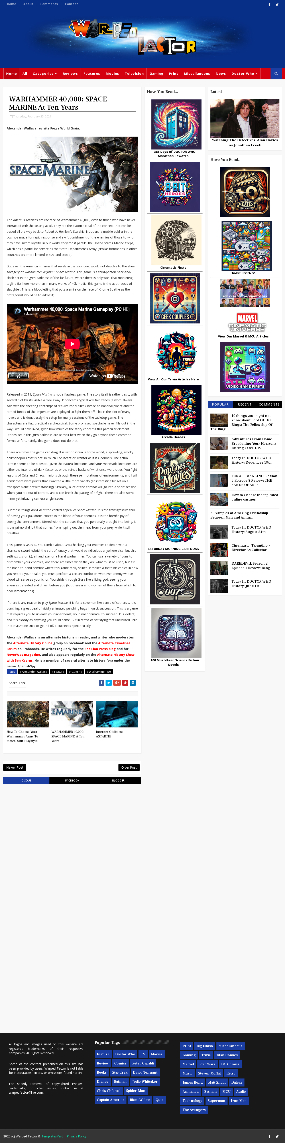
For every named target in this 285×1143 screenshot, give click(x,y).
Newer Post (14, 767)
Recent (245, 404)
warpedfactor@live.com (26, 1092)
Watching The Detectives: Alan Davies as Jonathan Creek (245, 142)
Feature (103, 1054)
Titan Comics (227, 1055)
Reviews (70, 73)
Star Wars (208, 1064)
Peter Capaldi (143, 1063)
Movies (112, 73)
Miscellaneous (197, 73)
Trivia (206, 1055)
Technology (192, 1101)
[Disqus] (72, 844)
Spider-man (135, 1090)
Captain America (110, 1100)
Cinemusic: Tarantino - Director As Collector (251, 547)
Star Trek (119, 1072)
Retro (231, 1073)
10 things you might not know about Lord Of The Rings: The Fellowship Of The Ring (241, 422)
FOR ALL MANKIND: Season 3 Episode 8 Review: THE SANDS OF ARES (254, 480)
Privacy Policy (76, 1136)
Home (11, 4)
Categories (43, 73)
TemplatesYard (52, 1136)
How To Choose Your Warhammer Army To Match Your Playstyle (22, 736)
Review (103, 1063)
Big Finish (205, 1046)
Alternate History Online (32, 643)
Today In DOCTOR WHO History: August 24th (251, 529)
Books (102, 1072)
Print (173, 73)
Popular (220, 404)
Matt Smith (217, 1082)
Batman (120, 1081)
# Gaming (75, 672)
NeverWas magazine (23, 654)
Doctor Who (243, 73)
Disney (102, 1081)
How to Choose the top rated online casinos (255, 497)
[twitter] (277, 4)
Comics (120, 1063)
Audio (241, 1091)
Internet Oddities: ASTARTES (109, 734)
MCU (226, 1091)
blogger (118, 780)
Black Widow (140, 1100)
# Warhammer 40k (98, 672)
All (24, 73)
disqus (26, 780)
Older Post (129, 767)
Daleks (236, 1082)
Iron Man (239, 1101)
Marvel (188, 1064)
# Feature (58, 672)
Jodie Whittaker (145, 1081)
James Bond (193, 1082)
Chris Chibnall (108, 1090)
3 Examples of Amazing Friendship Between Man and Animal (239, 515)
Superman (216, 1101)
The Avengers (194, 1110)
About (28, 4)
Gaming (156, 73)
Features (91, 73)
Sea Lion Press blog (100, 649)
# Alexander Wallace (33, 672)
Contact (71, 4)
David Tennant (145, 1072)
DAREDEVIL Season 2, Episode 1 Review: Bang (251, 565)
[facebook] (269, 4)
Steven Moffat (209, 1073)
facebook (72, 780)
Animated (191, 1091)
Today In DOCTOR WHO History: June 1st (251, 583)
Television (134, 73)
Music (188, 1073)
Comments (49, 4)
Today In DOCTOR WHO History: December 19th (252, 460)
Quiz (159, 1100)
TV (143, 1054)
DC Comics (230, 1064)
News (221, 73)
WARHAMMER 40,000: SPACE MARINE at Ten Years (68, 736)
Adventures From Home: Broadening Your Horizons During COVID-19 (254, 443)
